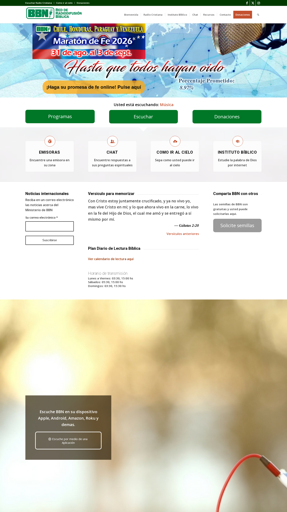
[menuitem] (39, 3)
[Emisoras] (50, 141)
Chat (112, 152)
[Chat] (112, 141)
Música (167, 104)
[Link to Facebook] (247, 3)
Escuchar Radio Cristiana (38, 2)
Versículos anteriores (183, 234)
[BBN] (54, 14)
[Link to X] (253, 3)
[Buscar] (258, 14)
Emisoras (49, 152)
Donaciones (83, 2)
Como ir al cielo (64, 2)
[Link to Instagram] (259, 3)
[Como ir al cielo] (175, 141)
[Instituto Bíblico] (237, 141)
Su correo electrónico (41, 217)
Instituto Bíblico (237, 152)
